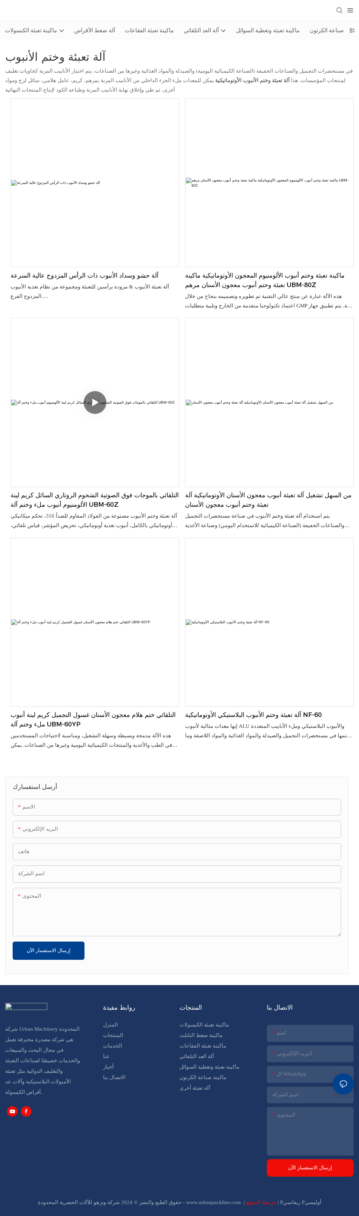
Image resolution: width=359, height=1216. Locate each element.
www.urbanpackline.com (214, 1202)
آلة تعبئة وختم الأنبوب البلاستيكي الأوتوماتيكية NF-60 (253, 715)
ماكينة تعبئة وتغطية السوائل (209, 1067)
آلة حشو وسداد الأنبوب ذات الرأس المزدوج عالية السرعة (84, 275)
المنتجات (113, 1035)
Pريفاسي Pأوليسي (300, 1202)
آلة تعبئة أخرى (195, 1088)
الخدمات (112, 1046)
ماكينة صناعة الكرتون (203, 1077)
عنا (106, 1056)
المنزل (110, 1025)
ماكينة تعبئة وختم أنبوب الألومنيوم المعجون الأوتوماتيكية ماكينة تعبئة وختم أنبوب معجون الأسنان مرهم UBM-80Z (265, 280)
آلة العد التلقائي (197, 1056)
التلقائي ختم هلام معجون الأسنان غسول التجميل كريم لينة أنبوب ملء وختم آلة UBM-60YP (93, 719)
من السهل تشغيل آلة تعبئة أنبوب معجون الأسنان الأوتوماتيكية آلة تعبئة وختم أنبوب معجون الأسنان (268, 500)
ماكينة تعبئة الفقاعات (203, 1046)
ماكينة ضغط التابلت (201, 1035)
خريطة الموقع (262, 1202)
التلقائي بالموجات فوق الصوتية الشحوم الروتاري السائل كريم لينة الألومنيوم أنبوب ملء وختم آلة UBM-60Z (95, 500)
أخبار (108, 1067)
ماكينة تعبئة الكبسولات (204, 1025)
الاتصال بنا (114, 1077)
